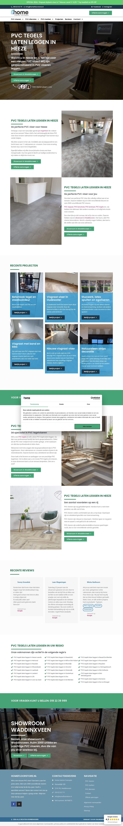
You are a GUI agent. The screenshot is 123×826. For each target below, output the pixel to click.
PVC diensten (31, 19)
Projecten (59, 19)
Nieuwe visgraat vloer (61, 348)
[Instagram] (19, 804)
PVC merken (46, 19)
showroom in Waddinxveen (85, 218)
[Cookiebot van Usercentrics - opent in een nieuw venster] (92, 398)
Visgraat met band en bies (26, 345)
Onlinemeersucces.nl (103, 819)
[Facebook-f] (13, 804)
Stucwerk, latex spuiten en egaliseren (95, 298)
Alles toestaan (87, 426)
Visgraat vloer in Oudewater (57, 298)
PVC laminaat (90, 207)
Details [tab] (61, 404)
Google (20, 611)
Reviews (68, 19)
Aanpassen (60, 426)
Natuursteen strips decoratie (94, 350)
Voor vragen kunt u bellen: (30, 700)
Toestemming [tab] (34, 404)
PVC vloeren (16, 19)
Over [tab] (88, 404)
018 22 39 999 (58, 700)
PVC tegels (100, 207)
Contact (76, 19)
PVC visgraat (68, 207)
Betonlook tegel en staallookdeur (24, 298)
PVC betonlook (79, 207)
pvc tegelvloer (43, 131)
